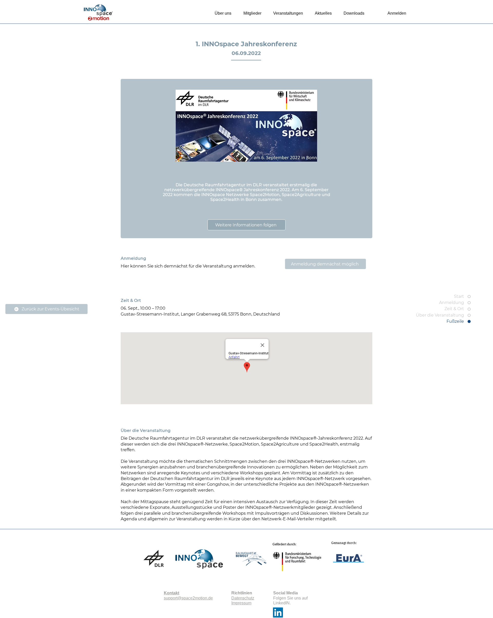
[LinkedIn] (278, 612)
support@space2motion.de (188, 598)
